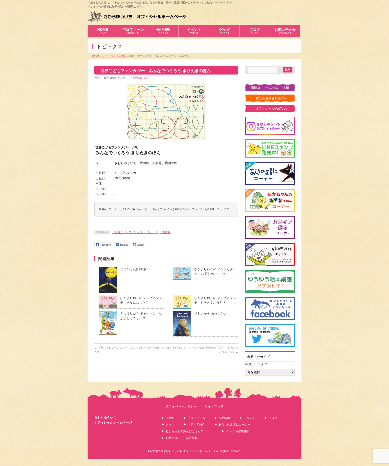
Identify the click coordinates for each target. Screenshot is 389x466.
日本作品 (165, 232)
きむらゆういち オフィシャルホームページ (189, 451)
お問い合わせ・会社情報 (181, 438)
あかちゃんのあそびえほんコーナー (188, 431)
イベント (249, 418)
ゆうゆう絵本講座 (237, 431)
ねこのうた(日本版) (134, 269)
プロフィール (196, 418)
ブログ (272, 418)
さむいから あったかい (210, 313)
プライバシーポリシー (181, 406)
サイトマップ (214, 406)
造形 (146, 78)
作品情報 (137, 78)
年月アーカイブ (256, 364)
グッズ (169, 424)
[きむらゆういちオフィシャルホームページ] (137, 16)
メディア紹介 (196, 424)
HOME (169, 418)
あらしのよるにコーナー (234, 424)
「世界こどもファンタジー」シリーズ (135, 232)
